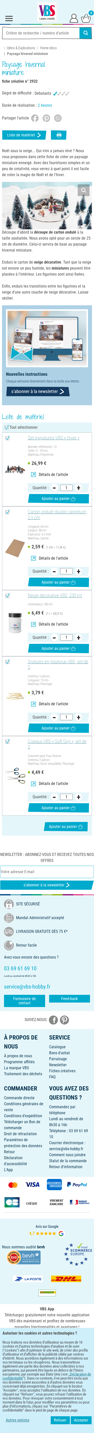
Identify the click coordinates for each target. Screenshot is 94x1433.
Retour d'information (65, 1166)
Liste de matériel (21, 135)
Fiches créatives (62, 1071)
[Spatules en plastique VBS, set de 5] (15, 696)
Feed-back (69, 998)
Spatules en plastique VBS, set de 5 (58, 664)
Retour (9, 1151)
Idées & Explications (21, 48)
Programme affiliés (19, 1062)
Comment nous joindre (67, 1154)
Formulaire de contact (24, 1001)
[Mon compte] (74, 18)
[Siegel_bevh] (24, 1257)
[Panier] (86, 18)
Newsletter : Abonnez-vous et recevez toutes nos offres (47, 857)
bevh (41, 1247)
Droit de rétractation (20, 1133)
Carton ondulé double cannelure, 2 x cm (57, 514)
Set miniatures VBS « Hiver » (53, 438)
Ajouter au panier (56, 498)
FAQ (52, 1077)
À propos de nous (18, 1056)
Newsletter (58, 1065)
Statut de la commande (68, 1160)
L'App (8, 1169)
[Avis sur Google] (47, 1230)
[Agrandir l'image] (83, 190)
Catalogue (57, 1047)
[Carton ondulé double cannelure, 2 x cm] (15, 548)
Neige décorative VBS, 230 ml (55, 595)
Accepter (81, 1420)
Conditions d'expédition (23, 1115)
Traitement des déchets (23, 1074)
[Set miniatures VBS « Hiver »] (15, 469)
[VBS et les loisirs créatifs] (47, 12)
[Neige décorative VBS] (15, 623)
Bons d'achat (59, 1053)
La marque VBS (16, 1068)
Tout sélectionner (24, 427)
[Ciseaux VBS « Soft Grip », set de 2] (15, 776)
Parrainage (58, 1059)
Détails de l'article (53, 474)
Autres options (17, 1420)
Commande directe (19, 1097)
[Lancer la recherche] (85, 33)
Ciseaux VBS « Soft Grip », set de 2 (57, 744)
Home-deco (48, 48)
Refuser (60, 1420)
